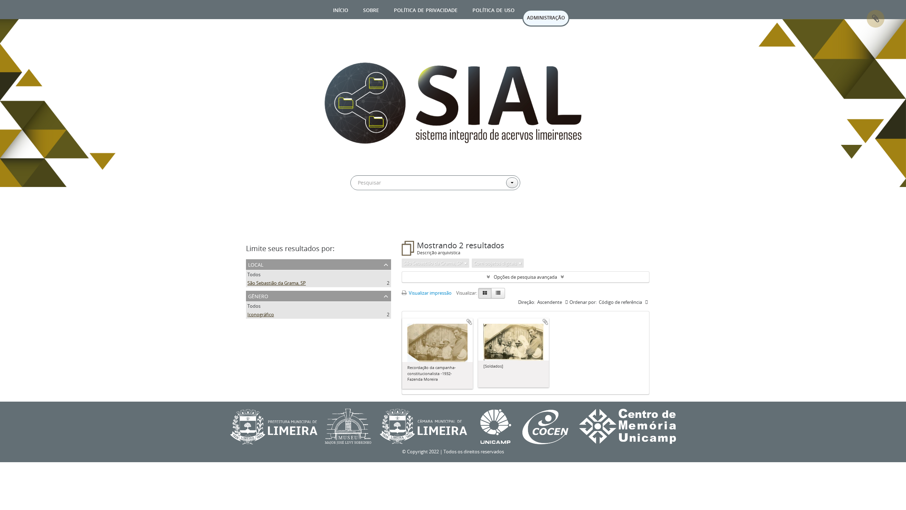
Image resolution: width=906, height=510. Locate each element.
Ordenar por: (583, 302)
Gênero (258, 295)
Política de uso (493, 9)
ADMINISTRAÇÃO (546, 18)
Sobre (371, 9)
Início (340, 9)
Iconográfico (260, 314)
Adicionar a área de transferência (469, 321)
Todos (253, 274)
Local (255, 264)
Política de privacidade (426, 9)
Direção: (526, 302)
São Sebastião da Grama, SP (276, 283)
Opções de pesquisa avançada (525, 277)
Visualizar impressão (430, 293)
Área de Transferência (875, 19)
